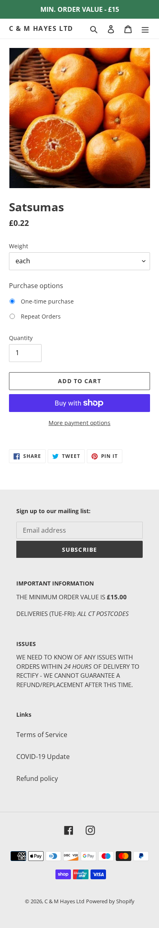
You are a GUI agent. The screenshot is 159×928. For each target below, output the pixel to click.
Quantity (21, 338)
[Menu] (145, 29)
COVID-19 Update (43, 756)
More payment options (79, 423)
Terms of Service (41, 734)
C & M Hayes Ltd (41, 29)
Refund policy (37, 778)
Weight (18, 246)
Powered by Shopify (110, 901)
